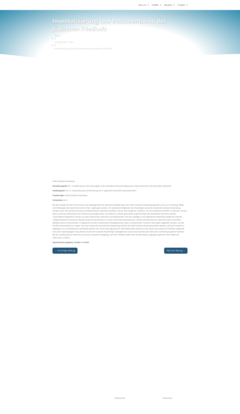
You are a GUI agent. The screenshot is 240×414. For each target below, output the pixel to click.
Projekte (181, 5)
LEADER (155, 5)
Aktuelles (168, 5)
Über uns (142, 5)
